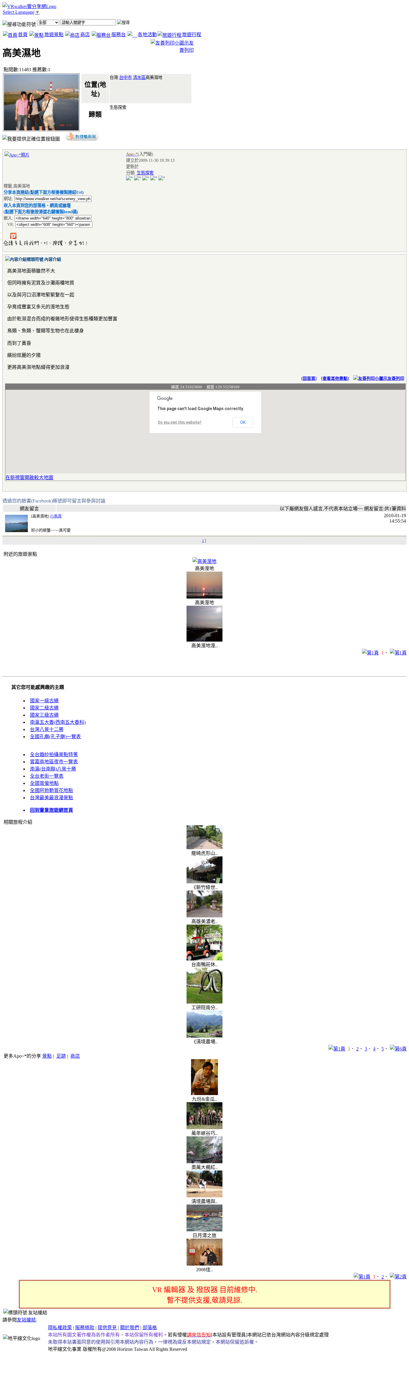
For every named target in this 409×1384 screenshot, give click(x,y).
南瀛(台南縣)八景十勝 (53, 768)
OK (243, 422)
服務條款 (84, 1327)
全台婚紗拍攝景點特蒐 (54, 754)
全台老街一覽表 (46, 776)
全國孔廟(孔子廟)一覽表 (55, 736)
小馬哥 (56, 516)
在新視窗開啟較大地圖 (29, 477)
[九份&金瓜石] (204, 1093)
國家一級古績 (44, 700)
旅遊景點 (53, 34)
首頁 (23, 34)
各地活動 (147, 34)
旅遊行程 (191, 34)
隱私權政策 (60, 1327)
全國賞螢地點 (44, 783)
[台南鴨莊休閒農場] (204, 958)
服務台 (118, 34)
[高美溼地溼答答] (204, 639)
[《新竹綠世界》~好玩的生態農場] (204, 881)
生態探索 (145, 172)
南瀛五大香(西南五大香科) (58, 722)
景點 (47, 1056)
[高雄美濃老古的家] (204, 915)
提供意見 (107, 1327)
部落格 (150, 1327)
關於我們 (129, 1327)
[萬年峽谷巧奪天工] (204, 1127)
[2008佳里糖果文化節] (204, 1263)
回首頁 (309, 378)
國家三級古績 (44, 715)
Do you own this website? (180, 422)
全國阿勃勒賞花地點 (51, 790)
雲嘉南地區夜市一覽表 (54, 761)
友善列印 (395, 378)
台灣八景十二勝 (46, 729)
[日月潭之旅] (204, 1229)
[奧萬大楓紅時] (204, 1161)
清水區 (139, 77)
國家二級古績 (44, 707)
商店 (85, 34)
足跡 (61, 1056)
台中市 (125, 77)
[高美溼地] (204, 561)
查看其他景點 (335, 378)
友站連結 (26, 1319)
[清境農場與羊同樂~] (204, 1195)
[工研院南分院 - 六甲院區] (204, 1001)
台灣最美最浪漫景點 (51, 797)
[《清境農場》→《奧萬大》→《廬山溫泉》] (204, 1036)
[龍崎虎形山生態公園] (204, 847)
